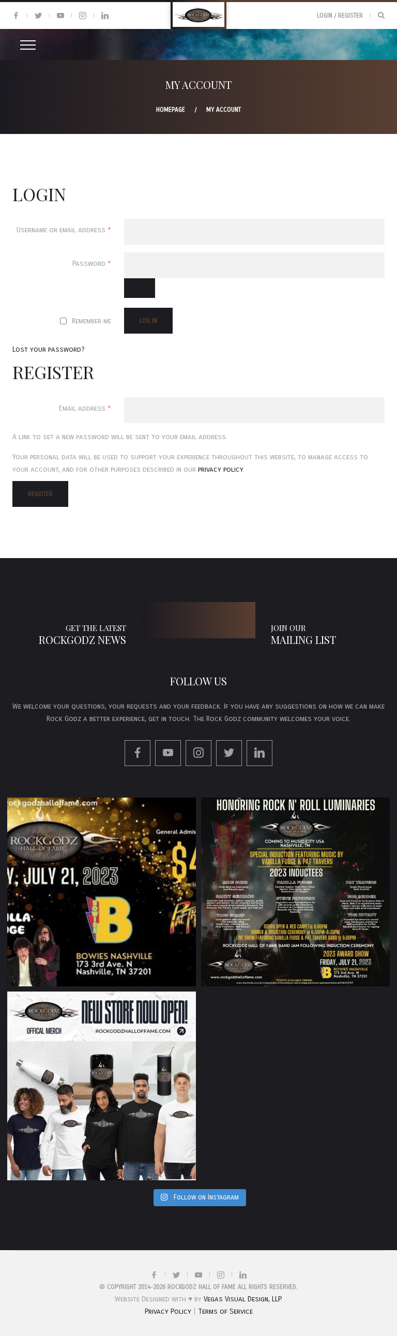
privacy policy (220, 469)
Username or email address (70, 229)
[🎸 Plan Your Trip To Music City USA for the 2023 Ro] (295, 892)
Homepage (170, 109)
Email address (91, 408)
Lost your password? (48, 349)
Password (98, 263)
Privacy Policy (168, 1311)
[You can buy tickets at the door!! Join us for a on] (101, 892)
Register (40, 494)
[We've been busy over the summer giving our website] (101, 1086)
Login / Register (340, 15)
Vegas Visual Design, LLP (242, 1299)
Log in (148, 320)
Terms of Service (225, 1311)
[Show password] (139, 288)
